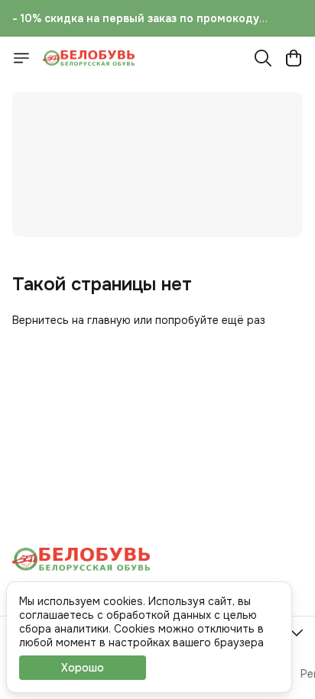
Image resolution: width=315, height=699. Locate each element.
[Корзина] (293, 58)
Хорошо (82, 668)
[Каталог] (21, 58)
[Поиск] (263, 58)
